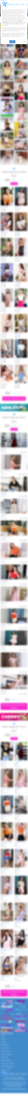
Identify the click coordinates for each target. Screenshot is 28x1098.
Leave (24, 41)
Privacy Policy (6, 36)
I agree (12, 42)
